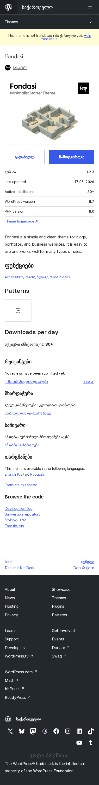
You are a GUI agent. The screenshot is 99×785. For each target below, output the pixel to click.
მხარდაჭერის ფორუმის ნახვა (28, 413)
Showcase (61, 589)
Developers (15, 647)
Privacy (11, 615)
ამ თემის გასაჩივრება (22, 445)
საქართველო (28, 719)
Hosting (12, 606)
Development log (18, 508)
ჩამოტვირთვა (71, 156)
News (10, 597)
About (10, 589)
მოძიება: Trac (16, 520)
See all (88, 381)
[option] (18, 310)
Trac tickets (14, 526)
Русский (37, 474)
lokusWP (20, 67)
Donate (61, 647)
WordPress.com (21, 672)
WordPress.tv (19, 656)
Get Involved (63, 630)
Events (58, 639)
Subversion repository (22, 514)
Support (12, 639)
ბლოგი (42, 277)
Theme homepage (19, 221)
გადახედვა (25, 156)
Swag (59, 656)
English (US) (14, 474)
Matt (11, 680)
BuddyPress (18, 697)
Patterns (59, 615)
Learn (10, 630)
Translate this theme (21, 485)
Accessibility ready (20, 277)
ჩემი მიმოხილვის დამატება (26, 381)
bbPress (14, 688)
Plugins (58, 606)
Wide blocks (60, 277)
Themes (11, 22)
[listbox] (49, 310)
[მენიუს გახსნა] (91, 7)
